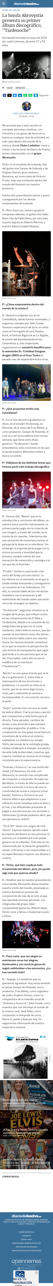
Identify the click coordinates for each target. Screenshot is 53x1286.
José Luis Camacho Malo (26, 113)
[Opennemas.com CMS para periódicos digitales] (26, 1264)
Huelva (10, 88)
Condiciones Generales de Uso (26, 1243)
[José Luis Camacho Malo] (26, 106)
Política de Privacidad (26, 1247)
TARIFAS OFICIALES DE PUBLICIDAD (27, 1250)
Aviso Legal (26, 1239)
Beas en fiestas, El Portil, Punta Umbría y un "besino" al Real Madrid (26, 1161)
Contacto (26, 1236)
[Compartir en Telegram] (36, 95)
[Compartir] (4, 95)
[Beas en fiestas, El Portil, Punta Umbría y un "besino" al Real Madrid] (26, 1154)
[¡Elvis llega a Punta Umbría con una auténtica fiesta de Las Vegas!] (26, 1125)
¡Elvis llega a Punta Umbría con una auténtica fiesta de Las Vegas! (25, 1131)
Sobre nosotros (26, 1232)
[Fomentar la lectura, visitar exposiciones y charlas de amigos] (26, 1095)
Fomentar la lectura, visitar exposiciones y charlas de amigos (24, 1101)
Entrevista (20, 88)
